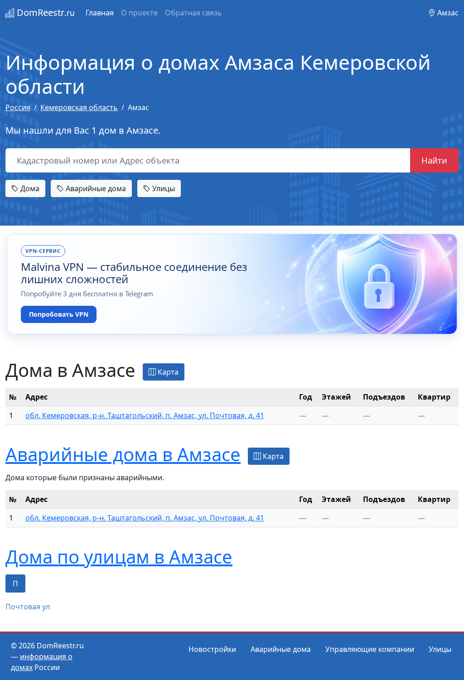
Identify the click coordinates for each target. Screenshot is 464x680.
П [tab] (15, 583)
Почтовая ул (27, 607)
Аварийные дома (95, 188)
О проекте (139, 13)
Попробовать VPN (58, 314)
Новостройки (212, 649)
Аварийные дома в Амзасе (123, 454)
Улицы (162, 188)
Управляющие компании (369, 649)
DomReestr (44, 12)
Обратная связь (193, 13)
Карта (167, 372)
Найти (434, 160)
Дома (29, 188)
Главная (100, 13)
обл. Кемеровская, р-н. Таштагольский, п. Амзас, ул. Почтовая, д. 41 (144, 415)
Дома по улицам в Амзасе (118, 556)
